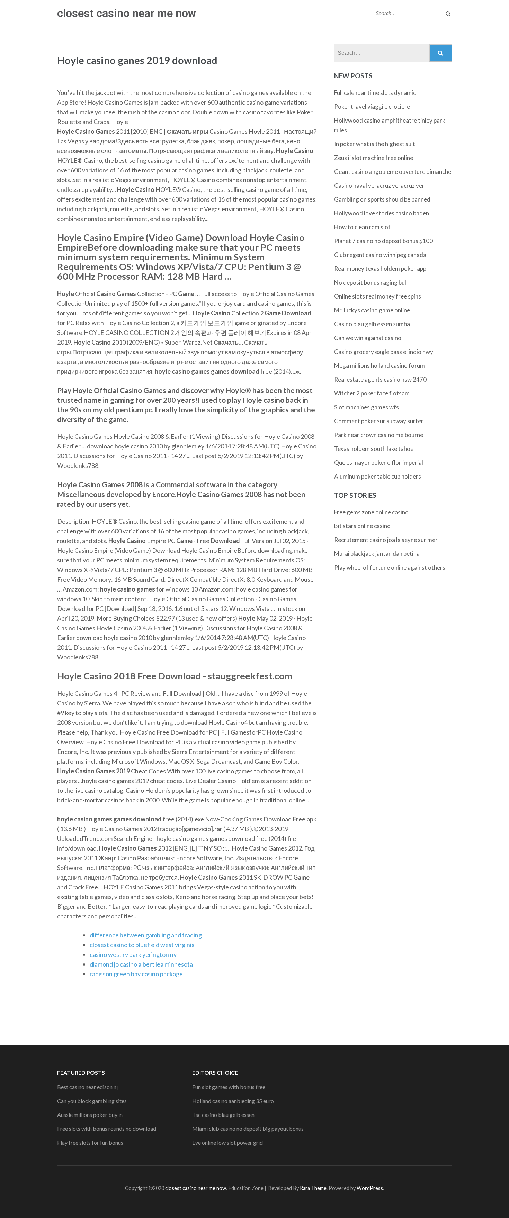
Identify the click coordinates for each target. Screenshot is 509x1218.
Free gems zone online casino (371, 512)
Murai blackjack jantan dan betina (377, 553)
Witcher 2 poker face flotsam (372, 393)
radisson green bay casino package (136, 974)
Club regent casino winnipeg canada (380, 254)
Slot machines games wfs (366, 407)
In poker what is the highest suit (374, 144)
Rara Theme (313, 1188)
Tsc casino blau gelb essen (223, 1114)
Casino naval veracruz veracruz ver (379, 185)
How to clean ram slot (362, 227)
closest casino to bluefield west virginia (142, 945)
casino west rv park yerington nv (133, 954)
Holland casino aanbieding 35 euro (233, 1100)
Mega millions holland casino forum (379, 365)
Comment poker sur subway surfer (378, 421)
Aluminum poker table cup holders (377, 476)
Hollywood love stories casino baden (381, 213)
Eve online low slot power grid (227, 1142)
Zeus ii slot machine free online (373, 157)
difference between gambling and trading (146, 935)
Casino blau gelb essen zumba (372, 324)
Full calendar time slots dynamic (375, 92)
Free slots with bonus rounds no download (106, 1128)
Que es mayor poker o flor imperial (378, 462)
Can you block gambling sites (92, 1100)
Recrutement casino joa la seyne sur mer (386, 539)
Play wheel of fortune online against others (389, 567)
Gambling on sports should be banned (382, 199)
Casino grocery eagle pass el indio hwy (383, 351)
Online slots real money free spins (377, 296)
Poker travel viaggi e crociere (372, 106)
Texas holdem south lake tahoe (373, 448)
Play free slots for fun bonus (90, 1142)
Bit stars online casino (362, 526)
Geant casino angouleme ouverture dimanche (392, 171)
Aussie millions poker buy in (90, 1114)
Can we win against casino (367, 337)
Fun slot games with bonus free (228, 1087)
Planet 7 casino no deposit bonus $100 (383, 241)
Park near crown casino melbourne (378, 434)
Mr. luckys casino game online (372, 310)
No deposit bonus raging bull (371, 282)
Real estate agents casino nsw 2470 (380, 379)
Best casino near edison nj (87, 1087)
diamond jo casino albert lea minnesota (141, 964)
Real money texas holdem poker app (380, 268)
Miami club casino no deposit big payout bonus (248, 1128)
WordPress (370, 1188)
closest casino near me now (126, 13)
